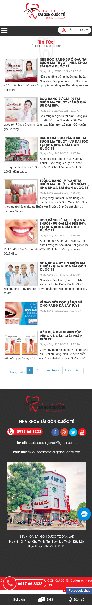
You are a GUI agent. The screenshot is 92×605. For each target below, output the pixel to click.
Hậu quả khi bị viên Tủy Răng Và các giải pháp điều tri (61, 336)
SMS (49, 599)
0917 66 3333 (30, 583)
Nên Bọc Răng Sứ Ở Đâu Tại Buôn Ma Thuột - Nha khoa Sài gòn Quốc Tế (64, 63)
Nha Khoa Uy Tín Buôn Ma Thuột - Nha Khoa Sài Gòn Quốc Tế (63, 267)
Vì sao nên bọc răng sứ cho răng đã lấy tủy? (61, 304)
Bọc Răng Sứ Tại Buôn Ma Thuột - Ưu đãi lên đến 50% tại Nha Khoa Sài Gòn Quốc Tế (63, 225)
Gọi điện (19, 599)
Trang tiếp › (51, 370)
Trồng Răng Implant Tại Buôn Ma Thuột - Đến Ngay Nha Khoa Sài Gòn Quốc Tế (64, 184)
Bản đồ (79, 599)
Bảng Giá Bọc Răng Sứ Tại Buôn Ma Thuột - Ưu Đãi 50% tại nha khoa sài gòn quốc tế (64, 143)
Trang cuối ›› (73, 370)
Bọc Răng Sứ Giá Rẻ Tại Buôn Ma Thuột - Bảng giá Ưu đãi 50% (63, 102)
